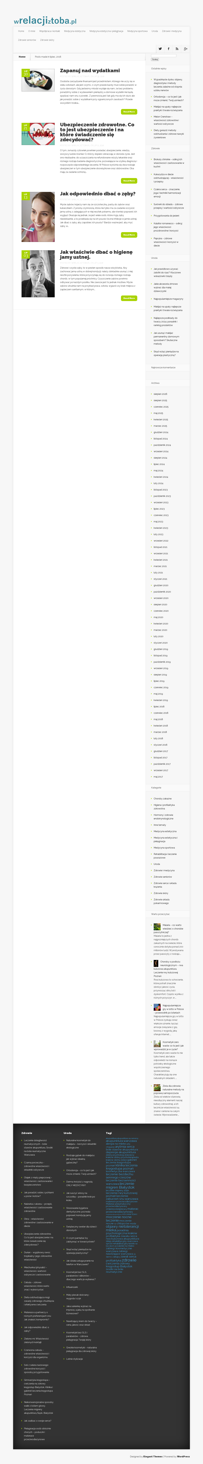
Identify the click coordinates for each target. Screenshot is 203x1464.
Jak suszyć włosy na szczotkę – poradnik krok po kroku (80, 1197)
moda (133, 1223)
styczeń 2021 (160, 579)
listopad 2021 (160, 547)
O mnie (31, 31)
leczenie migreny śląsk (117, 1190)
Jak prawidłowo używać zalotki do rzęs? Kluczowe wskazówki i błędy (167, 272)
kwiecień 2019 (161, 700)
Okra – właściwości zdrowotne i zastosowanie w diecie (38, 1222)
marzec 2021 (160, 566)
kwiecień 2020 (161, 623)
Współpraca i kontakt (49, 31)
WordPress (183, 1456)
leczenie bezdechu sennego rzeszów (119, 1175)
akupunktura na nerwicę (127, 1138)
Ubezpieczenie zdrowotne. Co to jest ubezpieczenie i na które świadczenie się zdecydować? (97, 132)
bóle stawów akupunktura (122, 1149)
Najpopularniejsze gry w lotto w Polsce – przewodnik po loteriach (169, 1009)
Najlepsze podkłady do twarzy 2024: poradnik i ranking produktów (165, 322)
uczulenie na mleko (124, 1245)
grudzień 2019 (161, 649)
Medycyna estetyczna (74, 31)
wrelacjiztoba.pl (80, 76)
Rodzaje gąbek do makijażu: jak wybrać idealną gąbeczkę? (80, 1159)
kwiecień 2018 (161, 725)
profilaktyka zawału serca (121, 1236)
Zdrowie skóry (47, 39)
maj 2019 (158, 693)
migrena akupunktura (114, 1214)
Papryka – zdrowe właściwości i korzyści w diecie (166, 242)
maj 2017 (158, 776)
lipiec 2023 (159, 509)
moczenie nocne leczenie (118, 1218)
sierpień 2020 (160, 604)
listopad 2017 (160, 757)
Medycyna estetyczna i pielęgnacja (106, 31)
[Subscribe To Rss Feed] (177, 48)
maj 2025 (158, 413)
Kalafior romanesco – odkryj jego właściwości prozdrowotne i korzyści (168, 227)
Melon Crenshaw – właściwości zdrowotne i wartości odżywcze (166, 120)
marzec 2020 (160, 630)
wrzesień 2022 (161, 540)
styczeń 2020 (161, 642)
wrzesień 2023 (161, 502)
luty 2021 (158, 572)
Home (21, 31)
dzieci (124, 1160)
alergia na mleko (116, 1143)
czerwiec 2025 (161, 406)
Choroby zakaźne (163, 798)
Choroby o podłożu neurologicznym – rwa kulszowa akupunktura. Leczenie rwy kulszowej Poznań (168, 968)
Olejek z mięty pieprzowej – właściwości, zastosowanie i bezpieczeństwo (38, 1181)
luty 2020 (158, 636)
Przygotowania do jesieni (166, 215)
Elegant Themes (153, 1456)
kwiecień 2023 (161, 528)
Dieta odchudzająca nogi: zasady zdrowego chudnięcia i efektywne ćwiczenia (39, 1301)
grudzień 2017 (161, 751)
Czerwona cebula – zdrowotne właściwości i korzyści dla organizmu (36, 1354)
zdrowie (129, 1260)
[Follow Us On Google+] (185, 48)
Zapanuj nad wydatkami (90, 70)
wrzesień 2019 (161, 668)
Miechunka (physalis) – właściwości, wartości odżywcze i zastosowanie (37, 1271)
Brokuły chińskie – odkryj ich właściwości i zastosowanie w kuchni (169, 163)
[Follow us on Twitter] (160, 48)
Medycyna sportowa (137, 31)
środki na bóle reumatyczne (114, 1270)
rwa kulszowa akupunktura (122, 1238)
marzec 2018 (160, 732)
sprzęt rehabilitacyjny (117, 1243)
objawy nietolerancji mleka (122, 1228)
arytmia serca (124, 1146)
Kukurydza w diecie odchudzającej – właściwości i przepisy (168, 178)
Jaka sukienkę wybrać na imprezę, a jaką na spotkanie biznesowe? (80, 1310)
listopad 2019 (161, 655)
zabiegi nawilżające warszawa (119, 1252)
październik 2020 (162, 591)
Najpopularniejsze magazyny (168, 299)
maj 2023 (158, 521)
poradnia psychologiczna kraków (121, 1232)
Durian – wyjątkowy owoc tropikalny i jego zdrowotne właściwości (38, 1256)
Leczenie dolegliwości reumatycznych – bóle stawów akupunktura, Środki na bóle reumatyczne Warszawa (38, 1147)
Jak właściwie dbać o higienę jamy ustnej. (96, 254)
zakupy (116, 1256)
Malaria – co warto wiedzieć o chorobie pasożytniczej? (168, 929)
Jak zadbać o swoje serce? (37, 1420)
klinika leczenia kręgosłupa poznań (121, 1167)
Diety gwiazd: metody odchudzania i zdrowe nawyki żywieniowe (169, 134)
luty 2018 (158, 738)
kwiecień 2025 (161, 419)
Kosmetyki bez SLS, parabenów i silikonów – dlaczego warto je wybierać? (81, 1276)
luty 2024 (158, 483)
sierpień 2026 (160, 394)
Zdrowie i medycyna (171, 31)
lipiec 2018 (159, 706)
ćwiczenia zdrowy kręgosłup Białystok (119, 1265)
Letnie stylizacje (74, 1359)
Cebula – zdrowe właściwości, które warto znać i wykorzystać (36, 1286)
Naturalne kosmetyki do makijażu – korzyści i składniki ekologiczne (81, 1144)
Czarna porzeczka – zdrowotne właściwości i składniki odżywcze (36, 1166)
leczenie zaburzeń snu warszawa (122, 1197)
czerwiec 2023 (161, 515)
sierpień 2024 (160, 457)
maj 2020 (158, 617)
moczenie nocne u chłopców (119, 1222)
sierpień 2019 (160, 674)
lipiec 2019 (159, 681)
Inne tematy (160, 825)
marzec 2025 (160, 426)
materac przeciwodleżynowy (122, 1210)
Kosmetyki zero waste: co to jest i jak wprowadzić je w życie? (169, 1046)
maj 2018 (158, 719)
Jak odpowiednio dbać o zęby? (97, 193)
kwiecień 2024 (161, 477)
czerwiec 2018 (161, 713)
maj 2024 (158, 470)
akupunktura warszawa (121, 1141)
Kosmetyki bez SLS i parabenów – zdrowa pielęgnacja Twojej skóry (78, 1336)
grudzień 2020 (161, 585)
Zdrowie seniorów (27, 39)
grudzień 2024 (161, 432)
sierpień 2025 (160, 400)
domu (117, 1160)
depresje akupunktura (121, 1152)
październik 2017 (162, 764)
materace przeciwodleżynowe (121, 1201)
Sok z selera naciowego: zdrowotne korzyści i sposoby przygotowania (36, 1369)
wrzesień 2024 (161, 451)
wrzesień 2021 (161, 553)
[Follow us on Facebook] (168, 48)
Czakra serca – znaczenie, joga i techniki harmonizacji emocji (167, 193)
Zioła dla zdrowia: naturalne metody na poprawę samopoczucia (169, 1089)
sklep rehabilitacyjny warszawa (122, 1241)
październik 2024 (162, 445)
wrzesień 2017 (161, 770)
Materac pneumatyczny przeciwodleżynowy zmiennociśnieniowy (118, 1206)
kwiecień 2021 (161, 560)
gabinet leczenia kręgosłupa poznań (121, 1162)
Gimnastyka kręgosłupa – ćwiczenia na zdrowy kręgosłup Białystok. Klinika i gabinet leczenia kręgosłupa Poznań (38, 1387)
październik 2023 (162, 496)
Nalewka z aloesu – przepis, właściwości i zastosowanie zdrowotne (38, 1207)
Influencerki (72, 1287)
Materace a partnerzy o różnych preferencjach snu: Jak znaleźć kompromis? (37, 1316)
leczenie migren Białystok (120, 1185)
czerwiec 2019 (161, 687)
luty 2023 (158, 534)
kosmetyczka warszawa (120, 1171)
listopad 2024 (161, 438)
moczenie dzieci (129, 1214)
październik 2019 (162, 662)
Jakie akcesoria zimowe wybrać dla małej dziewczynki (166, 287)
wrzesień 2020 (161, 598)
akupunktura (111, 1138)
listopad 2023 (161, 489)
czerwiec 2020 (161, 611)
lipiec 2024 (159, 464)
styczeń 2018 (160, 745)
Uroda (155, 31)
